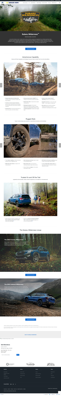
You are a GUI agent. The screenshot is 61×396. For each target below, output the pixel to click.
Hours (51, 373)
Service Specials (22, 375)
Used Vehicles (6, 376)
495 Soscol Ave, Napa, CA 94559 (30, 0)
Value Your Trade (38, 375)
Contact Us (52, 375)
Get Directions (53, 377)
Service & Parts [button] (44, 2)
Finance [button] (49, 2)
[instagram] (13, 384)
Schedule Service (22, 373)
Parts (21, 377)
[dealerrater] (15, 384)
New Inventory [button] (25, 2)
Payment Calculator (38, 377)
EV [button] (29, 2)
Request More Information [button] (30, 319)
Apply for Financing (38, 373)
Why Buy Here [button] (54, 2)
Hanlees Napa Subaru (54, 388)
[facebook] (11, 384)
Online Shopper (39, 2)
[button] (59, 2)
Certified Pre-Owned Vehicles (6, 374)
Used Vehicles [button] (33, 2)
